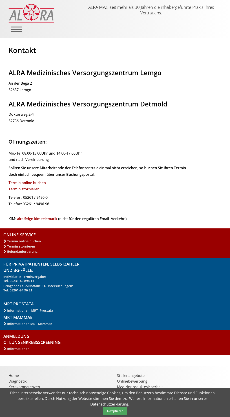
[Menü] (13, 31)
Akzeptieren (115, 411)
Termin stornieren (24, 189)
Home (14, 375)
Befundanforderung (22, 251)
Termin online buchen (27, 182)
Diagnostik (18, 381)
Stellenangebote (131, 375)
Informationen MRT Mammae (29, 324)
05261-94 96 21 (21, 290)
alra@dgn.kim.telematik (37, 218)
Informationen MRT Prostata (30, 310)
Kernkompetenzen (24, 386)
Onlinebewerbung (132, 381)
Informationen (18, 349)
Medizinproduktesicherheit (140, 386)
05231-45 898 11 (22, 281)
